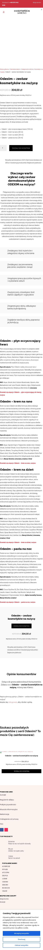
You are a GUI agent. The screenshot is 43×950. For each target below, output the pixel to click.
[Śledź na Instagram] (6, 830)
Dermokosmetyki (15, 69)
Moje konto (37, 2)
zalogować (12, 702)
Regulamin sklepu (7, 800)
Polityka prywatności (8, 804)
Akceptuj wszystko (21, 933)
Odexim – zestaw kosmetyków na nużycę (21, 756)
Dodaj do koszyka (21, 148)
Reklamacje (4, 814)
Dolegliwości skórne (27, 69)
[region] (21, 930)
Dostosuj (21, 939)
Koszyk (2, 902)
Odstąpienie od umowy (9, 819)
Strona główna (4, 69)
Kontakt (3, 795)
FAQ (1, 824)
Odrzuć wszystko (21, 945)
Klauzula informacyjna (8, 809)
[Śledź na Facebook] (2, 830)
